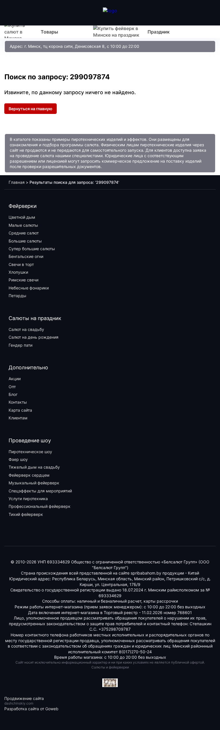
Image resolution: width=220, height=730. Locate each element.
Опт (12, 386)
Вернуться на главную (30, 108)
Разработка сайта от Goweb (31, 708)
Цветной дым (22, 217)
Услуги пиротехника (28, 498)
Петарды (17, 295)
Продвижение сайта (24, 698)
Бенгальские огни (26, 256)
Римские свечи (23, 279)
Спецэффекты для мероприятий (40, 490)
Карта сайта (20, 410)
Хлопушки (18, 272)
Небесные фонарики (29, 287)
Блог (13, 394)
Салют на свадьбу (26, 329)
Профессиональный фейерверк (39, 506)
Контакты (18, 402)
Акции (15, 378)
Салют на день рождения (33, 337)
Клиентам (18, 417)
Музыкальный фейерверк (34, 482)
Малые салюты (23, 225)
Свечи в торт (21, 264)
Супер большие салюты (32, 248)
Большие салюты (25, 240)
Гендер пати (20, 345)
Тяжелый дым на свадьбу (34, 467)
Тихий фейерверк (26, 514)
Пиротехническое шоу (30, 451)
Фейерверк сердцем (29, 475)
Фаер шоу (18, 459)
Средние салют (24, 232)
